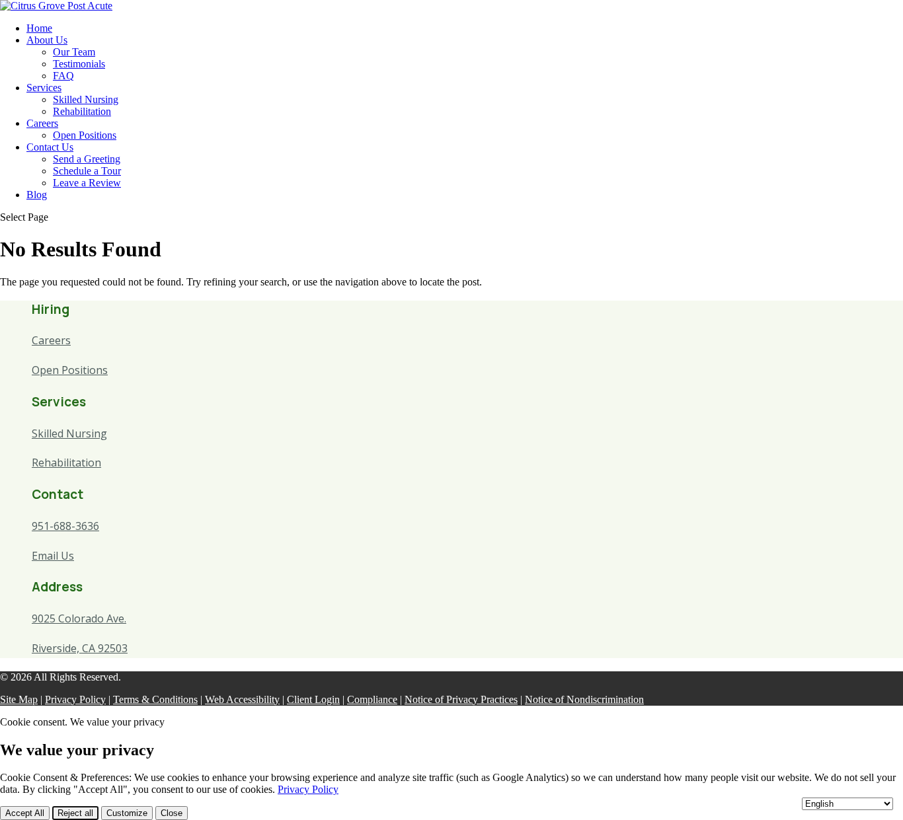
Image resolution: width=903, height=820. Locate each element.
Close (171, 813)
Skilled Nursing (85, 99)
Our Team (74, 51)
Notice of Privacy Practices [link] (461, 699)
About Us (46, 40)
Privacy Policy (308, 789)
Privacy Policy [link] (75, 699)
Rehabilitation (82, 111)
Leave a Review (87, 182)
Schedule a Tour (87, 170)
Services (43, 87)
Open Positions (84, 135)
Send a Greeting (86, 159)
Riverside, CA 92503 (80, 648)
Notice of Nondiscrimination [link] (584, 699)
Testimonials (79, 63)
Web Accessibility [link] (242, 699)
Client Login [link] (313, 699)
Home (39, 28)
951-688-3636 (65, 526)
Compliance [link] (372, 699)
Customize (126, 813)
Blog (36, 194)
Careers (42, 123)
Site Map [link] (19, 699)
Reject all (75, 813)
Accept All (24, 813)
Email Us (53, 555)
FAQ (63, 75)
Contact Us (49, 147)
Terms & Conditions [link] (155, 699)
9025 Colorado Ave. (79, 618)
